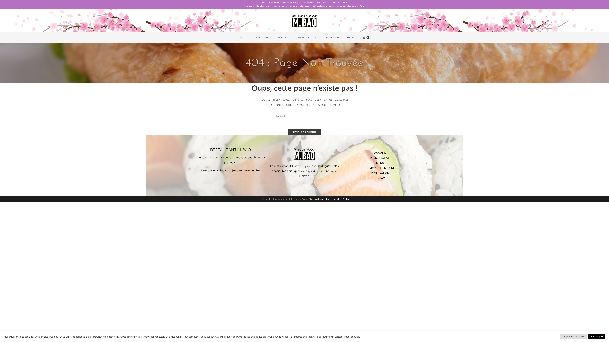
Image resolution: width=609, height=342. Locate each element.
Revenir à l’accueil (304, 131)
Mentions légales (341, 199)
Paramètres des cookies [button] (573, 336)
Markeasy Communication (321, 199)
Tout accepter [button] (596, 336)
